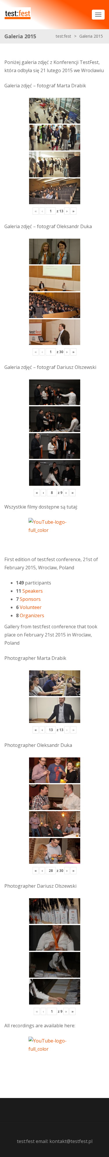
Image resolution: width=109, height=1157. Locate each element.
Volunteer (31, 607)
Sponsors (30, 599)
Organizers (32, 615)
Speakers (32, 591)
